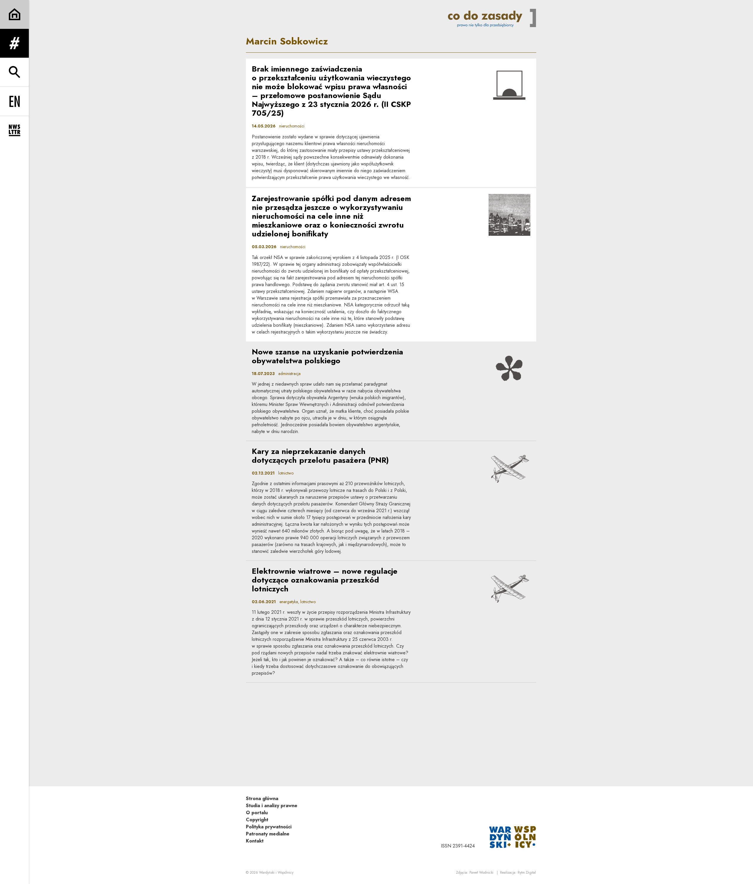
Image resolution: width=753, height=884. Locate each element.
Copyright (257, 819)
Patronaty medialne (267, 833)
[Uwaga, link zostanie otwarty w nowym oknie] (512, 836)
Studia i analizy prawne (271, 805)
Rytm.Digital (527, 872)
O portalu (257, 812)
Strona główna (262, 798)
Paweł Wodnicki (481, 872)
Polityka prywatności (268, 826)
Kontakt (255, 840)
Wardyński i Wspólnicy (276, 872)
